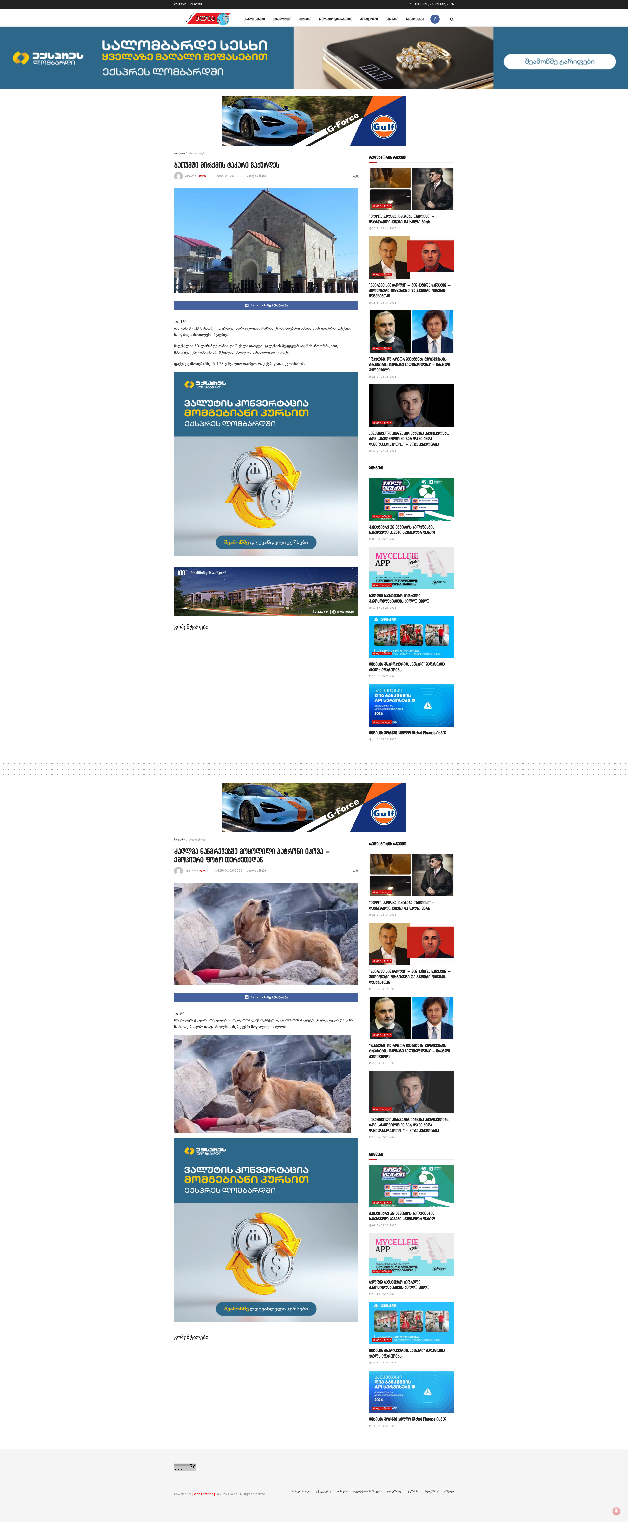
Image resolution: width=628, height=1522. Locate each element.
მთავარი (179, 153)
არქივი (449, 1491)
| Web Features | (203, 1494)
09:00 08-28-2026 (383, 539)
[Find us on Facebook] (435, 19)
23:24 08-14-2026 (383, 228)
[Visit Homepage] (208, 19)
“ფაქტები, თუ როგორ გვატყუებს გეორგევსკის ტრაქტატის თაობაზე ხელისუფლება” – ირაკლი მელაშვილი (409, 364)
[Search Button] (452, 19)
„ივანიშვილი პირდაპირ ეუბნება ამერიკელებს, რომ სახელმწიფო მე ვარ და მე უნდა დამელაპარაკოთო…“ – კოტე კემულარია (409, 439)
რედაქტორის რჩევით (335, 19)
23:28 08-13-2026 (383, 376)
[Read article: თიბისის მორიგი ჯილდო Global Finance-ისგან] (411, 705)
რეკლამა (180, 4)
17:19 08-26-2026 (383, 607)
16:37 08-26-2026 (383, 676)
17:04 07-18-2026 (383, 450)
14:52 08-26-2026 (383, 739)
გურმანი (392, 19)
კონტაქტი (195, 4)
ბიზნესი (305, 19)
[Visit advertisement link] (314, 124)
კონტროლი (369, 19)
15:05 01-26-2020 (229, 176)
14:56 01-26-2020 (229, 870)
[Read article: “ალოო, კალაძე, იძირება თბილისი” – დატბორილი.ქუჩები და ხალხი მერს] (411, 189)
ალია (202, 176)
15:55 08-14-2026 (383, 302)
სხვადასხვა (415, 19)
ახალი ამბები (254, 19)
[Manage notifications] (616, 1511)
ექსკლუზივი (282, 19)
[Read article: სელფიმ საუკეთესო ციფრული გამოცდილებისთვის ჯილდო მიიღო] (411, 568)
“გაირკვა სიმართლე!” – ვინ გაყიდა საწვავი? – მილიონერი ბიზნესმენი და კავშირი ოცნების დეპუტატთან (410, 290)
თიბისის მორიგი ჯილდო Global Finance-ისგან (407, 732)
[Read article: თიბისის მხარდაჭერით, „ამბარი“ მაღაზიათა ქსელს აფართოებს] (411, 637)
